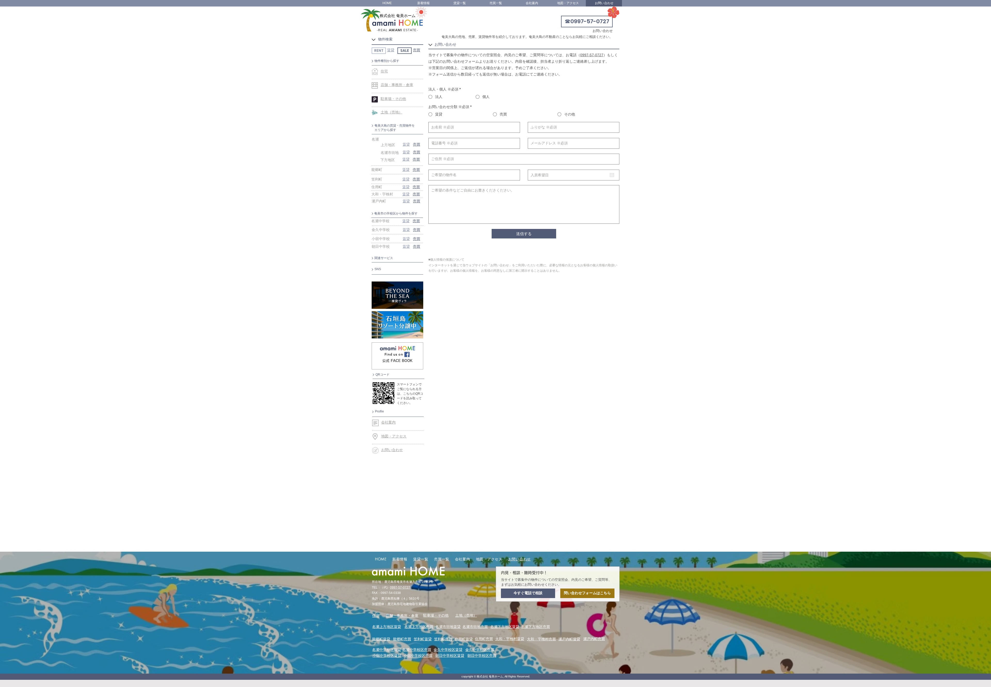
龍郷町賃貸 (381, 639)
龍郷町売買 (402, 639)
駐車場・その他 (436, 615)
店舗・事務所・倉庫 (402, 616)
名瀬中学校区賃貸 (386, 650)
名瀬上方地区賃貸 (386, 627)
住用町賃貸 (464, 639)
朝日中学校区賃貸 (449, 655)
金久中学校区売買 (479, 650)
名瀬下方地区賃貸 (504, 627)
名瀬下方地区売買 (535, 627)
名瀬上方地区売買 (418, 627)
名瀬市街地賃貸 (448, 627)
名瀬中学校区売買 (416, 650)
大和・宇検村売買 (541, 639)
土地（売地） (466, 615)
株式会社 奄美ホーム (397, 15)
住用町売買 (484, 639)
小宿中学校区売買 (418, 655)
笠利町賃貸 (423, 639)
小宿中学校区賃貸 (386, 655)
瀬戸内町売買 (594, 639)
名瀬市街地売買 (475, 627)
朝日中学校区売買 (481, 655)
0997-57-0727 (591, 55)
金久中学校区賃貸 (448, 650)
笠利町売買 (443, 639)
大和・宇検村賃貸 (509, 639)
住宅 (375, 616)
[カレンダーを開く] (612, 175)
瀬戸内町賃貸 (569, 639)
